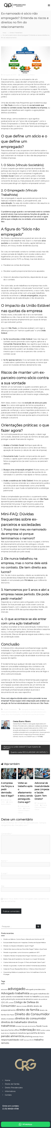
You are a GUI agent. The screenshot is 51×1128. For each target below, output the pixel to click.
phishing (28, 1036)
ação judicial (6, 999)
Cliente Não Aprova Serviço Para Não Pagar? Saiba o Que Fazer (25, 949)
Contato (8, 1095)
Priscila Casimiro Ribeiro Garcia (24, 810)
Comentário (6, 834)
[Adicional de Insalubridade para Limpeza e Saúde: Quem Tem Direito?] (42, 773)
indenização (27, 1029)
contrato (11, 1002)
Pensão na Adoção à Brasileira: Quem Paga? (18, 946)
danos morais (21, 1006)
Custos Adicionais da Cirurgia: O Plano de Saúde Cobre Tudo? (24, 962)
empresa (18, 1026)
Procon (41, 1036)
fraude (39, 1026)
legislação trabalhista (18, 1033)
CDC (3, 1002)
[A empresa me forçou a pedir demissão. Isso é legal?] (8, 773)
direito (30, 1006)
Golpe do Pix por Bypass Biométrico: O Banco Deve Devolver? (24, 969)
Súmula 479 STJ (29, 1040)
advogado (16, 989)
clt (6, 1002)
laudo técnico (5, 1033)
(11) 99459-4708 (12, 1109)
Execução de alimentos (29, 1026)
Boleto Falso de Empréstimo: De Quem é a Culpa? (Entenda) (24, 959)
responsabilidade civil (12, 1039)
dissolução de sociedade (9, 712)
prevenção (35, 1036)
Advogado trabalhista (15, 993)
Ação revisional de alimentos (22, 999)
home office (13, 1030)
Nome (4, 861)
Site (2, 886)
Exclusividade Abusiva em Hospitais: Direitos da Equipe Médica (24, 942)
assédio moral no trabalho (28, 997)
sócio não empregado (13, 714)
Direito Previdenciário (14, 1088)
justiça (48, 1030)
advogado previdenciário (35, 989)
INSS (38, 1030)
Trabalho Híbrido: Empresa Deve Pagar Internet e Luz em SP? (24, 956)
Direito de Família (12, 1084)
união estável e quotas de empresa (32, 714)
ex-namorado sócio (23, 712)
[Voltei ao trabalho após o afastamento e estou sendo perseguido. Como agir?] (25, 773)
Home (7, 1080)
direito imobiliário (8, 1019)
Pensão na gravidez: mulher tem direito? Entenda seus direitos (24, 965)
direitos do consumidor (30, 1018)
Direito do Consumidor (32, 1014)
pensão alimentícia (12, 1036)
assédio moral (11, 997)
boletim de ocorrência (40, 999)
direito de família (27, 1009)
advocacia (4, 989)
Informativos (10, 1091)
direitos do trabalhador (14, 1022)
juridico (43, 1030)
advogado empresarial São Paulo (33, 709)
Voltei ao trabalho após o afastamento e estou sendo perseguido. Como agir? (25, 792)
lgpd (28, 1033)
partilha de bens (37, 1033)
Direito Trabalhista (16, 33)
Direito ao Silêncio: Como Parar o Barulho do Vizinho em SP (23, 939)
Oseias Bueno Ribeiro (27, 75)
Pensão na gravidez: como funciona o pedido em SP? (21, 952)
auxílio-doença (44, 997)
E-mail (4, 873)
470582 (40, 736)
